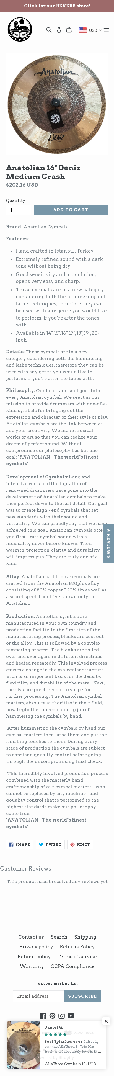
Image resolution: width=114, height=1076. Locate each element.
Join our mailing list (57, 983)
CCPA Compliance (73, 966)
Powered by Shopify (54, 1057)
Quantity (15, 200)
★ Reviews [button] (108, 543)
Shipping (85, 937)
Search (59, 937)
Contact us (31, 937)
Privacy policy (36, 946)
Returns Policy (77, 946)
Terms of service (77, 956)
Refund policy (34, 956)
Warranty (32, 966)
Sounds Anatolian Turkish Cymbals (62, 1050)
